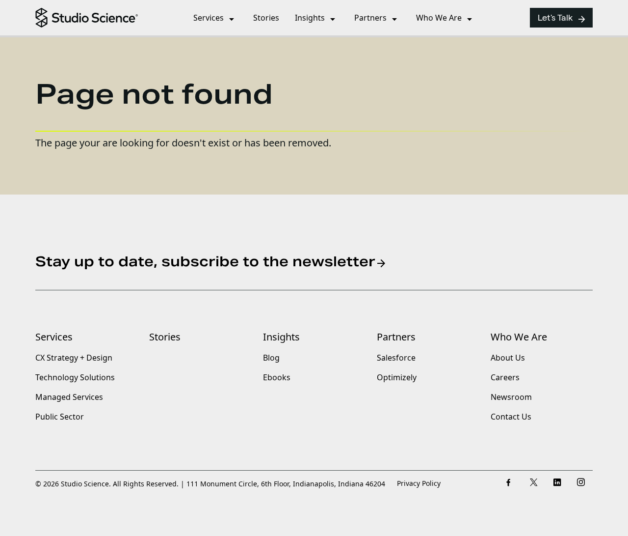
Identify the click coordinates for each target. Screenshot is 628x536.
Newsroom (511, 397)
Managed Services (69, 397)
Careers (505, 377)
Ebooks (276, 377)
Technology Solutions (75, 377)
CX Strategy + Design (73, 358)
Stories (165, 336)
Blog (271, 358)
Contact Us (511, 417)
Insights (281, 336)
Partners (396, 336)
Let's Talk (562, 19)
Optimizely (397, 377)
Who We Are (519, 336)
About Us (508, 358)
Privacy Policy (419, 483)
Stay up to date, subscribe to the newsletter (211, 262)
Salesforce (396, 358)
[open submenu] (231, 21)
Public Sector (59, 417)
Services (54, 336)
